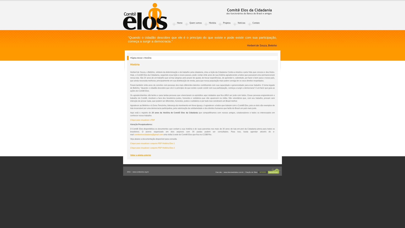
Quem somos (196, 23)
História (212, 23)
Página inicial (136, 58)
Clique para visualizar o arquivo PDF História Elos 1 (152, 143)
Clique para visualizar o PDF (142, 120)
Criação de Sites (251, 172)
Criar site (218, 172)
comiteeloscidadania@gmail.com (148, 134)
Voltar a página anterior (140, 155)
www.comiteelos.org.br (141, 172)
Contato (256, 23)
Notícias (241, 23)
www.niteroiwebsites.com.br (233, 172)
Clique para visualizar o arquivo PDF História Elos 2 (152, 148)
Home (179, 23)
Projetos (227, 23)
